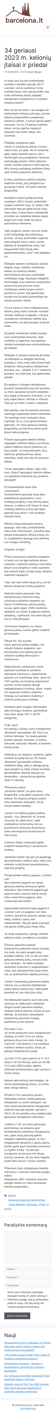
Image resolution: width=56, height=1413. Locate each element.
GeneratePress (28, 1408)
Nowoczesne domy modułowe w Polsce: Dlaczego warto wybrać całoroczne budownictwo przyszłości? (27, 1346)
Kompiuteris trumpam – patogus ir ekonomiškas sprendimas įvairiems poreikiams (24, 1367)
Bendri (12, 1195)
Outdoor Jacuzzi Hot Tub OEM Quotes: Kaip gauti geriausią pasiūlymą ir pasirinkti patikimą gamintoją (26, 1388)
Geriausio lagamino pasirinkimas (26, 1200)
